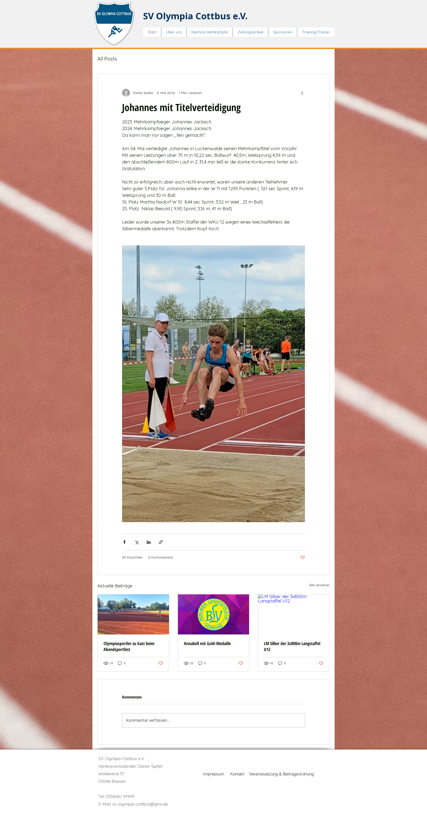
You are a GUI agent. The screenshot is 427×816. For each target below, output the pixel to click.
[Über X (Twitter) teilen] (136, 542)
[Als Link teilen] (160, 542)
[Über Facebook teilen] (124, 542)
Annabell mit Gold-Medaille (207, 643)
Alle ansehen (319, 585)
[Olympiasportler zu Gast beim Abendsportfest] (133, 614)
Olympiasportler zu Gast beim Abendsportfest (129, 646)
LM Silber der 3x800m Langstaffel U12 (292, 646)
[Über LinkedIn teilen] (148, 542)
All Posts (107, 59)
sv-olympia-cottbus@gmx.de (140, 804)
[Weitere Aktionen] (302, 93)
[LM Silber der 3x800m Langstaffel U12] (293, 614)
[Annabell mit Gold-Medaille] (213, 614)
